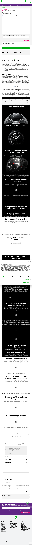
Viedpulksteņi (4, 7)
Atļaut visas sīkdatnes (26, 282)
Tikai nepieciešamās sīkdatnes (16, 282)
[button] (7, 5)
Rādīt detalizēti (27, 279)
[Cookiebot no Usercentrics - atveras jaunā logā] (27, 261)
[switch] (12, 276)
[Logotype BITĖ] (2, 1)
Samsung (3, 12)
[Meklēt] (30, 3)
